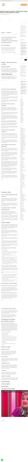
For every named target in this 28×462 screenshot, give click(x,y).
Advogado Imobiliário (22, 140)
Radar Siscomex (22, 209)
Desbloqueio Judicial (22, 167)
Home (1, 14)
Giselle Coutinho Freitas (10, 34)
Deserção (21, 168)
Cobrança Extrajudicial (22, 157)
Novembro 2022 (22, 114)
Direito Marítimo (22, 177)
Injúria (21, 190)
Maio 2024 (21, 107)
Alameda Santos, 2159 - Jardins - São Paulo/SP (8, 435)
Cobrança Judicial (22, 158)
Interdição (21, 191)
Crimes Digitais (22, 161)
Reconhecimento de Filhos (23, 210)
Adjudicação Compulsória (23, 128)
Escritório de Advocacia (22, 184)
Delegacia (21, 163)
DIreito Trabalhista (22, 178)
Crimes (21, 160)
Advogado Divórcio (22, 137)
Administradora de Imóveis (23, 130)
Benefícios (21, 151)
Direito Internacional (22, 176)
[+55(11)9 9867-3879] (1, 437)
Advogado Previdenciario (23, 144)
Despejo (21, 171)
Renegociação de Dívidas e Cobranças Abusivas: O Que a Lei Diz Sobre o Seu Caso (23, 27)
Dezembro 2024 (22, 102)
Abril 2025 (21, 100)
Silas (21, 42)
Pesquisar (26, 59)
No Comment (15, 34)
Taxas (21, 213)
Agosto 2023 (21, 109)
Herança (21, 187)
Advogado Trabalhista (22, 145)
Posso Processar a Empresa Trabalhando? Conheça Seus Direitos (23, 33)
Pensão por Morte (22, 206)
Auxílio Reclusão (22, 150)
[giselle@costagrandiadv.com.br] (1, 439)
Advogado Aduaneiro (22, 133)
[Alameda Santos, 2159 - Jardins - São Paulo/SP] (1, 435)
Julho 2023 (21, 110)
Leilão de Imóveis (22, 201)
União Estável (21, 216)
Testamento (21, 214)
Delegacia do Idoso (22, 166)
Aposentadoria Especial (22, 147)
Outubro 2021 (21, 119)
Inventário (21, 193)
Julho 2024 (21, 106)
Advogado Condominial (22, 135)
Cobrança (21, 156)
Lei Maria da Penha (22, 200)
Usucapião (21, 217)
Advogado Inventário (22, 141)
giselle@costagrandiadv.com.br (6, 439)
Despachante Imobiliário (22, 170)
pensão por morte (9, 247)
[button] (2, 460)
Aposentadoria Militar (22, 148)
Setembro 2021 (22, 120)
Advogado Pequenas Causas (23, 143)
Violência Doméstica (22, 219)
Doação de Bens (22, 183)
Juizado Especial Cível (22, 196)
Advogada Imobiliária (22, 131)
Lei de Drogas (21, 197)
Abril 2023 (21, 112)
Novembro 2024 (22, 103)
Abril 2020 (21, 122)
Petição (21, 207)
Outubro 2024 (21, 104)
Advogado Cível (22, 134)
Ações (21, 127)
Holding (21, 188)
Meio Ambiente (22, 203)
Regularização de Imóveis (23, 211)
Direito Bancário (22, 173)
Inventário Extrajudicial (22, 194)
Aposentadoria (21, 146)
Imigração (21, 189)
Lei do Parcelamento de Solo (23, 199)
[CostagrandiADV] (3, 4)
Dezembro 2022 (22, 113)
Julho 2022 (21, 116)
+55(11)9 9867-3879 (5, 437)
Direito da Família (22, 174)
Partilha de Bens (22, 204)
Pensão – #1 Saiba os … (6, 32)
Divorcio (21, 181)
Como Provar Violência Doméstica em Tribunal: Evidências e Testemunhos (23, 36)
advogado (16, 92)
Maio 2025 (21, 99)
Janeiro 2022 (21, 117)
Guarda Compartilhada (22, 186)
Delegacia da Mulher (22, 164)
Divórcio (21, 180)
